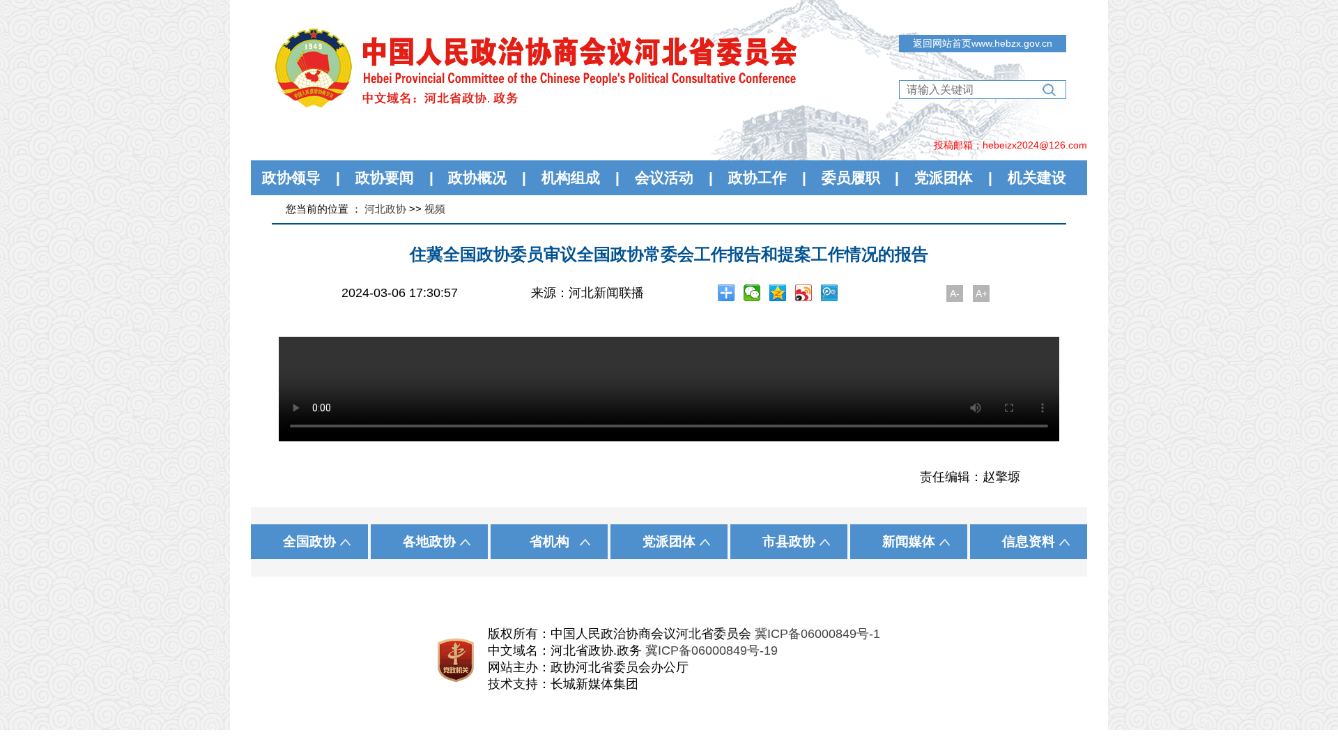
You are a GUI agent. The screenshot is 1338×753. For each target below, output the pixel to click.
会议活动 (664, 177)
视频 (434, 209)
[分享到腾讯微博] (829, 292)
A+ (981, 293)
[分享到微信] (752, 292)
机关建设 (1037, 177)
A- (955, 293)
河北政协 (385, 209)
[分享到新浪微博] (804, 292)
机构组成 (570, 177)
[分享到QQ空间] (778, 292)
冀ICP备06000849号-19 (711, 650)
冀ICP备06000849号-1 (817, 634)
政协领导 (291, 177)
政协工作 (757, 177)
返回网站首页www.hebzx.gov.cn (982, 43)
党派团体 (943, 177)
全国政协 (309, 541)
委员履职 (851, 177)
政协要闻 (384, 177)
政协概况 (477, 177)
